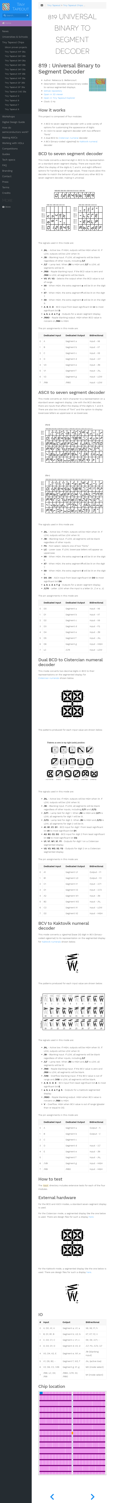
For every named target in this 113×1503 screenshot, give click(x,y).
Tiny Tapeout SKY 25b (15, 65)
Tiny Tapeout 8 (12, 100)
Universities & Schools (15, 36)
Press (5, 181)
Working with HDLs (13, 143)
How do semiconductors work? (15, 129)
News (5, 31)
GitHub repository (53, 91)
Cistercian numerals (48, 678)
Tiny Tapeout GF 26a (15, 87)
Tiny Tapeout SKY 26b (15, 56)
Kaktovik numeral (88, 141)
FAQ (4, 165)
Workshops (8, 116)
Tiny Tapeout (53, 5)
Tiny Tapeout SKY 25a (15, 69)
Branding (7, 170)
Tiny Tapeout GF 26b (15, 83)
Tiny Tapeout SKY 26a (15, 60)
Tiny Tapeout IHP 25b (15, 74)
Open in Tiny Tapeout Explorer (59, 98)
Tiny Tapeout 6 (12, 109)
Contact (6, 176)
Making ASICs (9, 137)
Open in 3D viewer (53, 94)
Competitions (10, 148)
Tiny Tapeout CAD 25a (15, 91)
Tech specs (8, 159)
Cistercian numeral (68, 138)
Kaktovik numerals (51, 942)
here (91, 1217)
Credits (6, 193)
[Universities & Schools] (52, 1496)
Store (7, 207)
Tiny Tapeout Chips (13, 42)
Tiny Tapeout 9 (12, 96)
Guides (6, 154)
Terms (5, 187)
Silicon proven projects (16, 47)
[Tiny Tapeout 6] (92, 1496)
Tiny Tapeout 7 (12, 105)
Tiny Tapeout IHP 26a (15, 52)
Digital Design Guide (13, 122)
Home (8, 23)
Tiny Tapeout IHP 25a (15, 78)
